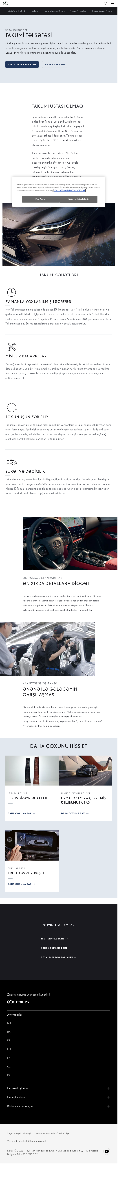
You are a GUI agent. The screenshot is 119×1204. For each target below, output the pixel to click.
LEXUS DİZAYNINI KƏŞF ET (75, 793)
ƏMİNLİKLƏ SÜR (16, 868)
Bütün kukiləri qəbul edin (78, 199)
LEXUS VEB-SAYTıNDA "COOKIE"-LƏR (69, 190)
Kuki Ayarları (40, 199)
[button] (12, 3)
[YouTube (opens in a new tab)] (106, 1151)
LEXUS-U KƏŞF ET (17, 793)
